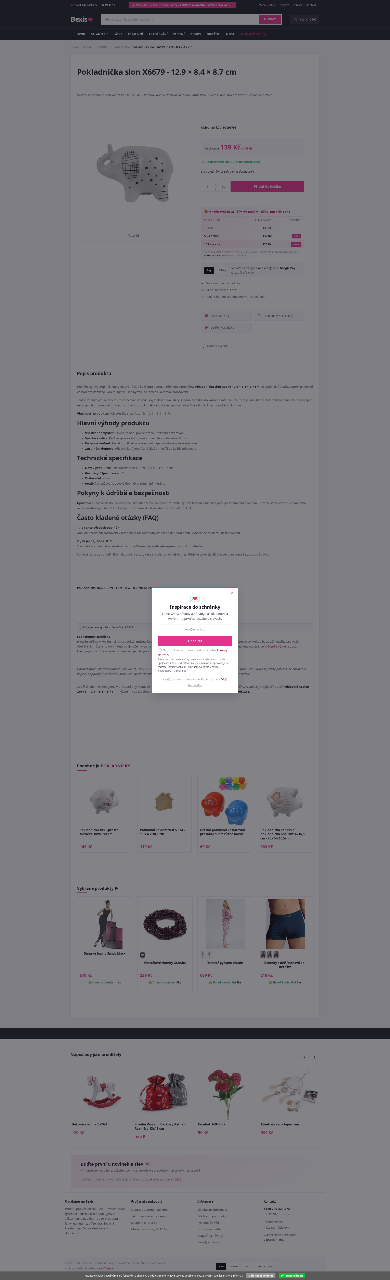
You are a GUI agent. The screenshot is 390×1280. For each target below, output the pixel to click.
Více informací (235, 1275)
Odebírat (195, 641)
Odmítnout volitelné (260, 1275)
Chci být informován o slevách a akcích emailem (192, 652)
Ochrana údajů (218, 679)
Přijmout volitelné (292, 1275)
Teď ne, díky (195, 685)
